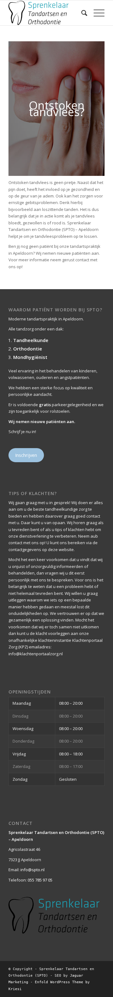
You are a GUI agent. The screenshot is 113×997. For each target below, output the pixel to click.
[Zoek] (81, 12)
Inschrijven (26, 455)
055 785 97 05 (40, 880)
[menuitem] (81, 12)
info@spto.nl (32, 869)
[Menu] (96, 12)
